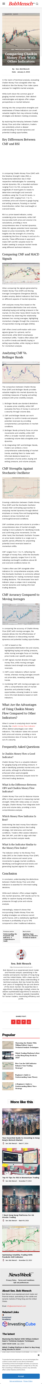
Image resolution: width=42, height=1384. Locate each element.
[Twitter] (18, 1022)
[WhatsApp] (29, 1022)
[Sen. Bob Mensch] (21, 954)
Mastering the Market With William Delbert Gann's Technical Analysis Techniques (27, 1045)
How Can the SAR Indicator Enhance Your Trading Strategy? (26, 1065)
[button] (39, 1355)
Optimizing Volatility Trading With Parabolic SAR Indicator (17, 1256)
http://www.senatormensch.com (21, 967)
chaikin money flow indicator (23, 726)
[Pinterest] (23, 1022)
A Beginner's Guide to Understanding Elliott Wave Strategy (26, 1086)
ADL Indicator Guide (21, 49)
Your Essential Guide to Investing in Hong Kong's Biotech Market (21, 1139)
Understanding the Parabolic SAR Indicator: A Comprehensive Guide (10, 937)
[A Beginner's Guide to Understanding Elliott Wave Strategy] (8, 1086)
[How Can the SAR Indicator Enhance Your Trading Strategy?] (8, 1066)
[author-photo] (3, 1143)
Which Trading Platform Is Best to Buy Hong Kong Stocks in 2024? (27, 1055)
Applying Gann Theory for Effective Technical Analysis (30, 936)
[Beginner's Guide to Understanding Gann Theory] (8, 1076)
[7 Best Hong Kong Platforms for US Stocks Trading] (21, 1198)
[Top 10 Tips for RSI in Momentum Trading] (21, 1161)
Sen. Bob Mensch (22, 69)
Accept (21, 1376)
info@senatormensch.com (16, 1306)
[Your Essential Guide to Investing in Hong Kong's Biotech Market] (21, 1121)
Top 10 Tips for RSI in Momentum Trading (20, 1178)
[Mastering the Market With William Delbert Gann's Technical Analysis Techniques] (8, 1045)
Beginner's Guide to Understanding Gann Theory (26, 1076)
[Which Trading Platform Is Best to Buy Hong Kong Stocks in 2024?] (8, 1055)
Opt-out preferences (16, 1381)
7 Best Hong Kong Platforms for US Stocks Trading (18, 1216)
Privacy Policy (27, 1381)
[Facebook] (13, 1022)
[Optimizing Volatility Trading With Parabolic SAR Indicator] (21, 1238)
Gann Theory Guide (9, 1344)
